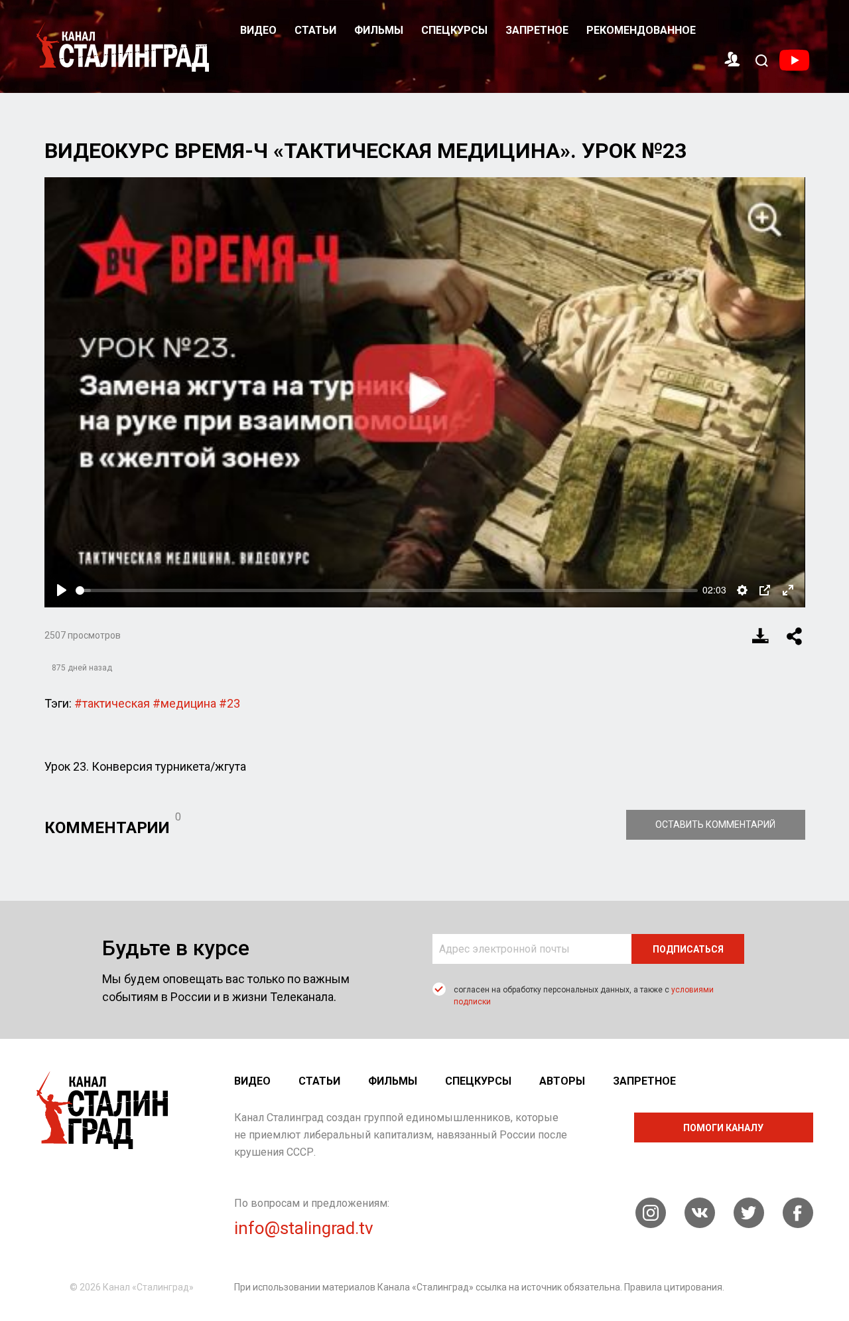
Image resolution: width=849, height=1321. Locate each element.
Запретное (536, 30)
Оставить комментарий (715, 824)
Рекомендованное (641, 30)
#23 (229, 703)
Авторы (562, 1081)
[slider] (387, 590)
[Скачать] (760, 636)
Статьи (315, 30)
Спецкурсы (454, 30)
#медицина (184, 703)
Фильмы (378, 30)
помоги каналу (723, 1128)
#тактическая (112, 703)
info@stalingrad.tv (303, 1228)
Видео (258, 30)
